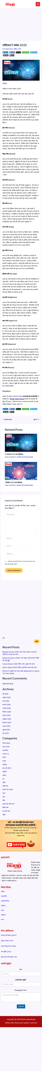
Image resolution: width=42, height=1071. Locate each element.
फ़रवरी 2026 (6, 705)
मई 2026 (5, 694)
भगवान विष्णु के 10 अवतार (8, 946)
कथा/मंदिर (4, 896)
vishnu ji (5, 754)
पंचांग (2, 910)
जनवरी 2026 (6, 708)
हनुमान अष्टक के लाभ (7, 941)
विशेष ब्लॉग (5, 807)
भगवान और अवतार (7, 789)
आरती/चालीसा (5, 901)
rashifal (19, 457)
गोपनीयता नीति (9, 1023)
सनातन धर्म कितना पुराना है (8, 935)
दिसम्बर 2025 (6, 712)
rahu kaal (5, 747)
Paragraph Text (21, 990)
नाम (21, 969)
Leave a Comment (10, 457)
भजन (3, 793)
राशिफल (3, 915)
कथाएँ (4, 761)
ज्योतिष (4, 772)
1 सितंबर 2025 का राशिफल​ (13, 482)
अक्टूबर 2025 (6, 719)
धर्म (3, 779)
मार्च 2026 (5, 701)
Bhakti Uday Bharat (17, 399)
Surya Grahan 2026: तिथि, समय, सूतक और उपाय (18, 664)
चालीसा (4, 764)
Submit (21, 1006)
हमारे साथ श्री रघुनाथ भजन (9, 957)
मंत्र (3, 797)
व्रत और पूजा (6, 811)
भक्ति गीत (5, 786)
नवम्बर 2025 (6, 715)
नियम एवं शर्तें (18, 1023)
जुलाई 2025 (6, 730)
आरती (4, 757)
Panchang (6, 743)
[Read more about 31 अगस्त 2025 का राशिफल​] (21, 443)
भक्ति (3, 782)
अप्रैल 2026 (6, 697)
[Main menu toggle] (38, 4)
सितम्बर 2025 (6, 722)
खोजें (3, 638)
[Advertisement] (21, 21)
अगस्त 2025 (6, 726)
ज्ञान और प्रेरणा (6, 768)
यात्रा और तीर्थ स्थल (8, 804)
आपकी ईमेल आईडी (21, 980)
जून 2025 (5, 733)
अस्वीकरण (27, 1023)
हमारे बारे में (34, 1023)
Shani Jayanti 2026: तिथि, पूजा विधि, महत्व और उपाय (19, 667)
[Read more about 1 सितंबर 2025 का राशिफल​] (21, 471)
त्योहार (4, 775)
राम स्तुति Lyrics (6, 951)
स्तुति (3, 815)
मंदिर (3, 800)
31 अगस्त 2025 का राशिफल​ (14, 454)
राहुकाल (3, 905)
